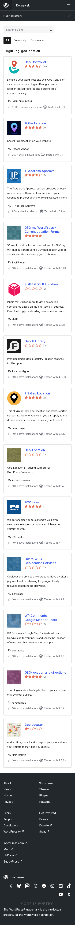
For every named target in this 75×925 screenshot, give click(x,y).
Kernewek (18, 877)
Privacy (8, 801)
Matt (8, 849)
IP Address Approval (40, 171)
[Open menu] (69, 5)
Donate (45, 825)
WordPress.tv (13, 831)
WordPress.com (15, 843)
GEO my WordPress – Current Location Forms (42, 229)
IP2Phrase (32, 502)
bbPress (10, 855)
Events (43, 819)
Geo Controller (35, 62)
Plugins (43, 795)
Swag (44, 831)
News (7, 789)
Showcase (46, 783)
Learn (7, 813)
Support (8, 819)
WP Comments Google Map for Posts (41, 617)
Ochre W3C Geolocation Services (40, 561)
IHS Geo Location (37, 393)
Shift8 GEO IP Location (41, 284)
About (7, 783)
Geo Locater (34, 724)
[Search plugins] (50, 29)
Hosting (8, 795)
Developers (10, 825)
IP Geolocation (35, 123)
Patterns (44, 801)
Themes (44, 789)
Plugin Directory (12, 15)
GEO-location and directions (45, 672)
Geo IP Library (35, 341)
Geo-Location (35, 450)
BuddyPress (12, 861)
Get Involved (47, 813)
